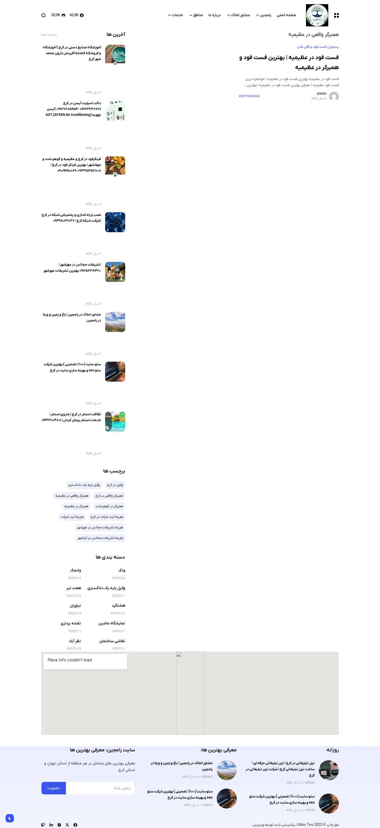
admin (321, 94)
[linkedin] (51, 825)
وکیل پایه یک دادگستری (106, 588)
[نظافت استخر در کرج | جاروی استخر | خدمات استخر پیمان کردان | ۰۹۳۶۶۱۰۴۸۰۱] (115, 422)
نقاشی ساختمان (112, 641)
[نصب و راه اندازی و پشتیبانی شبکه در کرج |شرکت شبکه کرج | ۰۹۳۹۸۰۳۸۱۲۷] (115, 222)
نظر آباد (75, 641)
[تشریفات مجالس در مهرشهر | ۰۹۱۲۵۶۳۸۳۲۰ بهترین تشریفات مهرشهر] (115, 272)
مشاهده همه (49, 35)
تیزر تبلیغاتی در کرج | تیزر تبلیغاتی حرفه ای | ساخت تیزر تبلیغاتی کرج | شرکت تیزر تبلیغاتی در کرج (280, 769)
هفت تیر (73, 588)
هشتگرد (118, 605)
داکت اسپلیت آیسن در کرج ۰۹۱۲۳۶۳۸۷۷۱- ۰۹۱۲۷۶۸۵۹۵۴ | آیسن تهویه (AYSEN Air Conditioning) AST (73, 109)
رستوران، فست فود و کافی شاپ (318, 47)
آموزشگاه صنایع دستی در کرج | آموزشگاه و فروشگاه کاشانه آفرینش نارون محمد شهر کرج (72, 53)
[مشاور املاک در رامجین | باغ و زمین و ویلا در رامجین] (115, 322)
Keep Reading (249, 96)
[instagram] (59, 825)
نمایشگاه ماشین (111, 623)
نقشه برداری (71, 623)
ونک (121, 570)
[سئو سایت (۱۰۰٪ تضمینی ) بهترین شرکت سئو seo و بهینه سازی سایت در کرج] (115, 372)
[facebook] (75, 825)
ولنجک (75, 570)
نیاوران (75, 605)
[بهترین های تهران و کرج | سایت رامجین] (317, 15)
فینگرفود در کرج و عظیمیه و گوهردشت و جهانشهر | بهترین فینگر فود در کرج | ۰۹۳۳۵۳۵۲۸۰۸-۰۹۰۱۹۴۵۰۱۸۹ (71, 165)
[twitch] (43, 825)
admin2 (207, 777)
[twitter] (67, 825)
